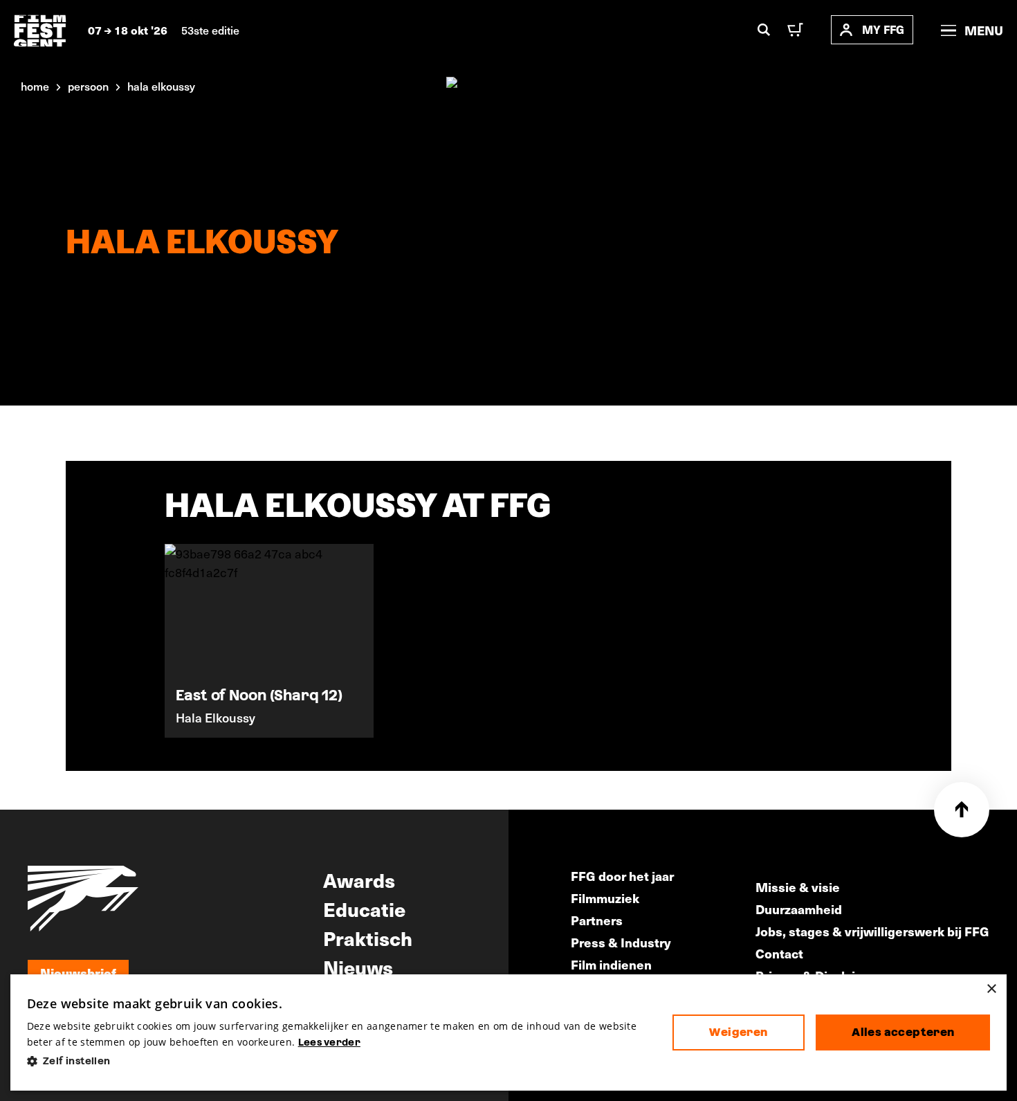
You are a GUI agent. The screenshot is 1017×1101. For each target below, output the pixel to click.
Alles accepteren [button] (903, 1032)
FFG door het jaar (622, 875)
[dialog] (508, 1032)
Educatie (364, 908)
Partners (597, 920)
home (35, 85)
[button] (338, 1061)
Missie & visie (797, 886)
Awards (359, 879)
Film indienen (611, 964)
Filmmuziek (605, 898)
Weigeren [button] (738, 1032)
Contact (779, 953)
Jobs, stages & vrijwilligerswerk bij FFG (872, 931)
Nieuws (358, 967)
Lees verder (329, 1042)
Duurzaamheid (798, 909)
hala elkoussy (161, 85)
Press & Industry (621, 942)
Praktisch (367, 938)
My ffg (883, 29)
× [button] (991, 989)
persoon (88, 85)
